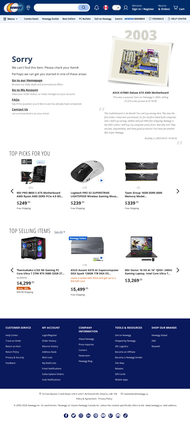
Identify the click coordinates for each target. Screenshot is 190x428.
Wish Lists (47, 357)
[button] (28, 8)
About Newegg (86, 338)
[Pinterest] (95, 415)
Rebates (119, 368)
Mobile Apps (121, 379)
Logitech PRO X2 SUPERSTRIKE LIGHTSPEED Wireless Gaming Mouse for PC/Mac (94, 194)
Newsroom (84, 355)
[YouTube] (103, 415)
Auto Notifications (51, 379)
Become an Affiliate (125, 351)
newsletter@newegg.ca (136, 393)
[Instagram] (80, 415)
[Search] (83, 7)
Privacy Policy (105, 398)
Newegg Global (159, 335)
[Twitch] (110, 415)
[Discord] (118, 415)
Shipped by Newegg (125, 340)
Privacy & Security (15, 357)
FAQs (15, 100)
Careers (83, 350)
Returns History (50, 346)
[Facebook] (66, 415)
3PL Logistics (121, 346)
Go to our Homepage (27, 80)
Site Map (119, 363)
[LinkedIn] (88, 415)
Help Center (12, 335)
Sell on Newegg (123, 335)
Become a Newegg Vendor (128, 357)
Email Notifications (51, 368)
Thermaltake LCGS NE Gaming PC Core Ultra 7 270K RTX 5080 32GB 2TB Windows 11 (40, 271)
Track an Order (13, 340)
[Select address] (28, 8)
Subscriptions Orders (53, 374)
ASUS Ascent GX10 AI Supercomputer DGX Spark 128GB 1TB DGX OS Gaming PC (95, 271)
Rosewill (156, 346)
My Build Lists (49, 363)
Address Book (49, 351)
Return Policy (12, 351)
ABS (154, 340)
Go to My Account (25, 90)
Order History (49, 340)
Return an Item (13, 346)
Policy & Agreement (86, 398)
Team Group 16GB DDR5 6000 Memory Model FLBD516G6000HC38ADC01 (143, 194)
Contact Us (20, 109)
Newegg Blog (85, 361)
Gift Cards (120, 374)
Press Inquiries (86, 344)
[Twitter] (73, 415)
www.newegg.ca (153, 405)
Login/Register (49, 335)
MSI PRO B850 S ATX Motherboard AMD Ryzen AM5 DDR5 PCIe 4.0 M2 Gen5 (39, 194)
